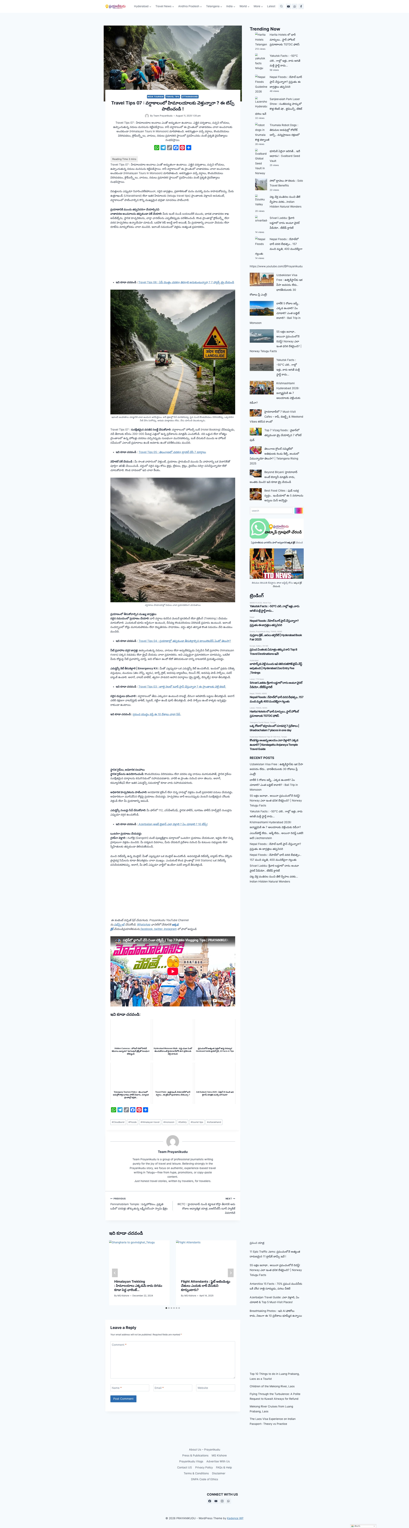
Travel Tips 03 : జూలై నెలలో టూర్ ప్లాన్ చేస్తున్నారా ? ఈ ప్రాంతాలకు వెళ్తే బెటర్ (182, 686)
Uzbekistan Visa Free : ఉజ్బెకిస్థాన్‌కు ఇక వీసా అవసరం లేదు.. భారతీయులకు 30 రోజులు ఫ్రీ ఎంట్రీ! (276, 769)
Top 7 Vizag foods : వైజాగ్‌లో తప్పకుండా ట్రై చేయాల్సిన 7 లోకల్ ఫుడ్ (275, 435)
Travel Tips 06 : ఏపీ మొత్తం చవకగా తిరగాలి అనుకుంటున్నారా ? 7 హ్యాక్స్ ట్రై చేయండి (186, 282)
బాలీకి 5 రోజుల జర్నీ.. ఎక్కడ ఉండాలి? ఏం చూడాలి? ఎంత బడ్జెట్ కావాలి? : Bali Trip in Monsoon (274, 784)
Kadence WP (235, 1518)
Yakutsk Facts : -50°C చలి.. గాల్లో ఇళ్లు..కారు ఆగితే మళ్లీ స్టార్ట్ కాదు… (285, 60)
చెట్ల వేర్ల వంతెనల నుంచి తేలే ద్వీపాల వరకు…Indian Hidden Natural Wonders (285, 201)
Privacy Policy (204, 1467)
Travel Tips (172, 96)
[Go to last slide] (115, 1273)
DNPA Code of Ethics (204, 1479)
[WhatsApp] (294, 6)
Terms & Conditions (196, 1473)
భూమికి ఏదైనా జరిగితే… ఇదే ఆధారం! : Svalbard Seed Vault (285, 156)
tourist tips (197, 1122)
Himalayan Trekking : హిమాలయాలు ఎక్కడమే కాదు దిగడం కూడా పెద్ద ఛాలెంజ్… (138, 1286)
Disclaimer (218, 1473)
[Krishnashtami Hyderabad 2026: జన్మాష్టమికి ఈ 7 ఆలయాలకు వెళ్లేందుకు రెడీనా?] (262, 387)
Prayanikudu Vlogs (191, 1461)
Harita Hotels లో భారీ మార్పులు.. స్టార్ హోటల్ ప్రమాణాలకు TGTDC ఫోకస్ (285, 39)
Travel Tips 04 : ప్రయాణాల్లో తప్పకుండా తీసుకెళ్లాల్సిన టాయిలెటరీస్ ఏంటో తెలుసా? (185, 641)
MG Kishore (123, 1295)
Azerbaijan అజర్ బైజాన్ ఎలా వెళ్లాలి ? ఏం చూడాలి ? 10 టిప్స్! (173, 824)
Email (159, 1387)
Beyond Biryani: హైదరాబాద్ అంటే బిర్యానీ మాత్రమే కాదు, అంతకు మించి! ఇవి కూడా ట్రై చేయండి (273, 476)
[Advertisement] (172, 256)
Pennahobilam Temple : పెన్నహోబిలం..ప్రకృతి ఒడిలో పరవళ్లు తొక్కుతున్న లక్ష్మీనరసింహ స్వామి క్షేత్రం (139, 1203)
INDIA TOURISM (156, 96)
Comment (119, 1344)
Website (203, 1387)
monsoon (168, 1122)
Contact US (184, 1467)
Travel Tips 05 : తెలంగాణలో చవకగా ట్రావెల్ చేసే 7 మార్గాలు (172, 452)
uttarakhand (214, 1122)
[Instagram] (222, 1501)
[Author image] (147, 116)
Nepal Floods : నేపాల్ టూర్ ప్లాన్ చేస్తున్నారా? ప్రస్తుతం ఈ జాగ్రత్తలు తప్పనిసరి (286, 81)
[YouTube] (288, 6)
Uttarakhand (190, 96)
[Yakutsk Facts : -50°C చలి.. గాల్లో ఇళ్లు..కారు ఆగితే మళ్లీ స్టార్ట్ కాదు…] (262, 364)
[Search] (298, 511)
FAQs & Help (224, 1467)
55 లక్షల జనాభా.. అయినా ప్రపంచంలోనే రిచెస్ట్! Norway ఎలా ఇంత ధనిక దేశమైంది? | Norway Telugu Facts (276, 800)
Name (117, 1387)
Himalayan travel (150, 1122)
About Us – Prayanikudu (204, 1449)
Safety (182, 1122)
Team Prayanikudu (163, 115)
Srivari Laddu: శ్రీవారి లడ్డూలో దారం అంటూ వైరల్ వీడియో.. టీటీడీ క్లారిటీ (285, 222)
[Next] (231, 1273)
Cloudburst (118, 1122)
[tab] (166, 1308)
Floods (132, 1122)
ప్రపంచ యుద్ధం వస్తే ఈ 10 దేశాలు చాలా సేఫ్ (157, 714)
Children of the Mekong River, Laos (272, 1386)
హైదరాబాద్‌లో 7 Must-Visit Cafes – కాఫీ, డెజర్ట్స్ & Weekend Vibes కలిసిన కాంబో (276, 416)
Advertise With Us (218, 1461)
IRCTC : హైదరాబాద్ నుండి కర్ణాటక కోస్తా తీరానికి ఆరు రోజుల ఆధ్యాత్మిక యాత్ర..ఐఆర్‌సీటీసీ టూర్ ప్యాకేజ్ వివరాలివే (206, 1205)
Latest (271, 6)
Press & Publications (195, 1455)
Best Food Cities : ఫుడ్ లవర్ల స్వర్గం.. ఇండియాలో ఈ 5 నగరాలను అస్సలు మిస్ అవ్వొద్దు (283, 495)
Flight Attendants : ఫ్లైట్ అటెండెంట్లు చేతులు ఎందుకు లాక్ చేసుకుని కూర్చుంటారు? (205, 1286)
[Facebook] (301, 6)
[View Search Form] (281, 6)
